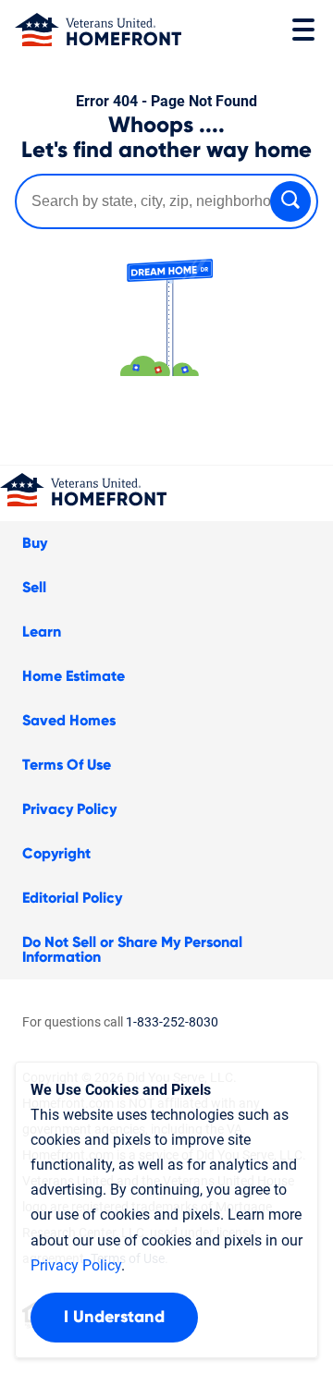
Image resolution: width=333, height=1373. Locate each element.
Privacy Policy (69, 809)
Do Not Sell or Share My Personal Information (132, 950)
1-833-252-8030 (172, 1022)
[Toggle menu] (303, 29)
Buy (34, 543)
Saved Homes (69, 720)
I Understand (114, 1317)
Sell (34, 587)
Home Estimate (73, 676)
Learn (41, 632)
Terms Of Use (66, 765)
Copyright (56, 853)
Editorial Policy (72, 898)
